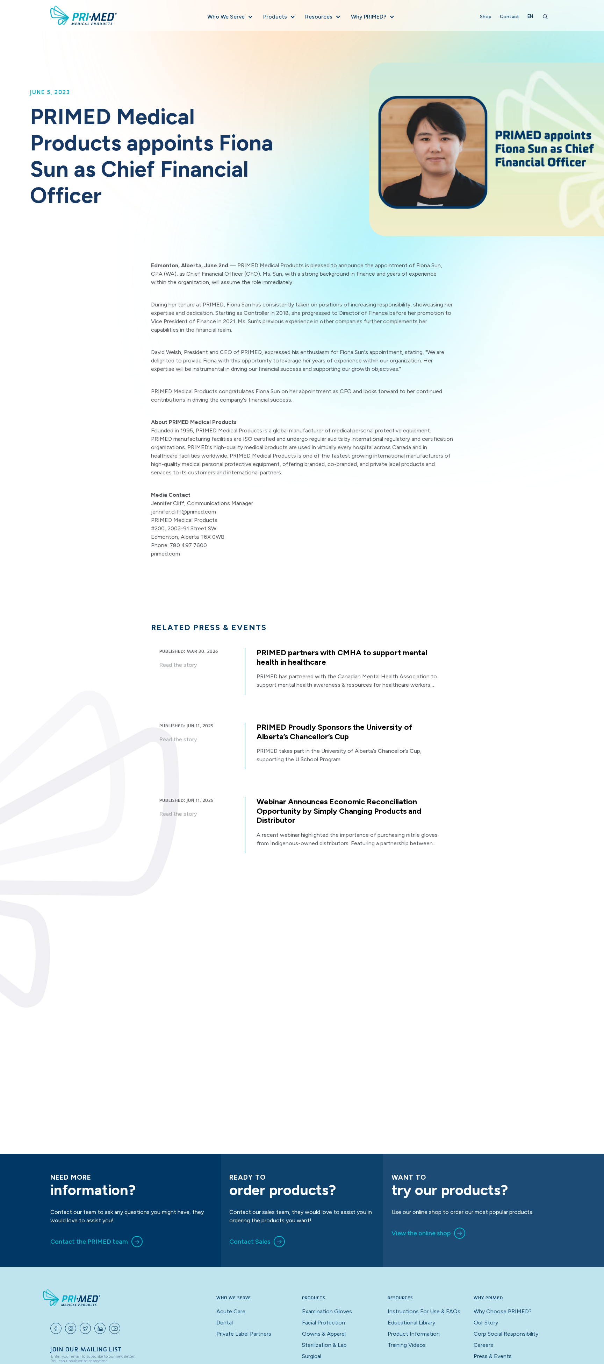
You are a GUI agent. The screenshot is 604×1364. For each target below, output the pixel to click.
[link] (96, 1241)
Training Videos (407, 1345)
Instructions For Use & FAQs (424, 1311)
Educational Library (411, 1322)
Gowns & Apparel (324, 1333)
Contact (509, 17)
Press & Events (493, 1356)
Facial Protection (323, 1322)
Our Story (486, 1322)
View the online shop (421, 1233)
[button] (230, 16)
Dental (224, 1322)
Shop (485, 17)
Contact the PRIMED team (89, 1241)
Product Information (414, 1333)
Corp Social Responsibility (506, 1333)
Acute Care (230, 1311)
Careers (483, 1345)
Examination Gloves (327, 1311)
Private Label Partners (243, 1333)
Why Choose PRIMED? (503, 1311)
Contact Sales (249, 1241)
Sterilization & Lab (324, 1345)
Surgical (311, 1356)
